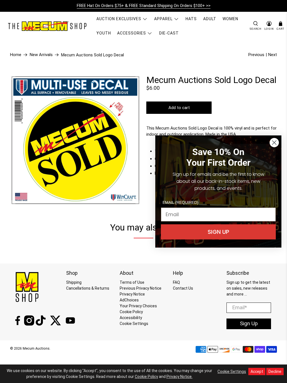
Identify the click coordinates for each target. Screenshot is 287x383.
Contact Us (183, 288)
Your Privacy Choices (138, 306)
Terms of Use (132, 282)
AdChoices (129, 300)
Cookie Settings (134, 323)
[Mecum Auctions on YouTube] (70, 324)
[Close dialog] (274, 142)
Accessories (131, 33)
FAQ (176, 282)
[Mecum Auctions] (48, 26)
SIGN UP (218, 232)
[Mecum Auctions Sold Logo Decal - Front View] (75, 140)
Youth (103, 33)
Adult (209, 19)
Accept (257, 371)
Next (272, 54)
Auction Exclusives (118, 19)
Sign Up (249, 323)
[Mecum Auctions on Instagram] (29, 324)
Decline (275, 371)
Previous (256, 54)
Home (15, 55)
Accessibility (131, 317)
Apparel (163, 19)
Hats (191, 19)
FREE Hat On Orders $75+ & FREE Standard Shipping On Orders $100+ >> (143, 5)
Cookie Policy (131, 312)
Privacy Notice (132, 294)
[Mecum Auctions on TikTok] (41, 324)
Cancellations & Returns (87, 288)
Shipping (74, 282)
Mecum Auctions (36, 348)
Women (230, 19)
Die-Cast (169, 33)
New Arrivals (41, 55)
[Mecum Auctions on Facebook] (18, 324)
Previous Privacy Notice (140, 288)
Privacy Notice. (179, 376)
